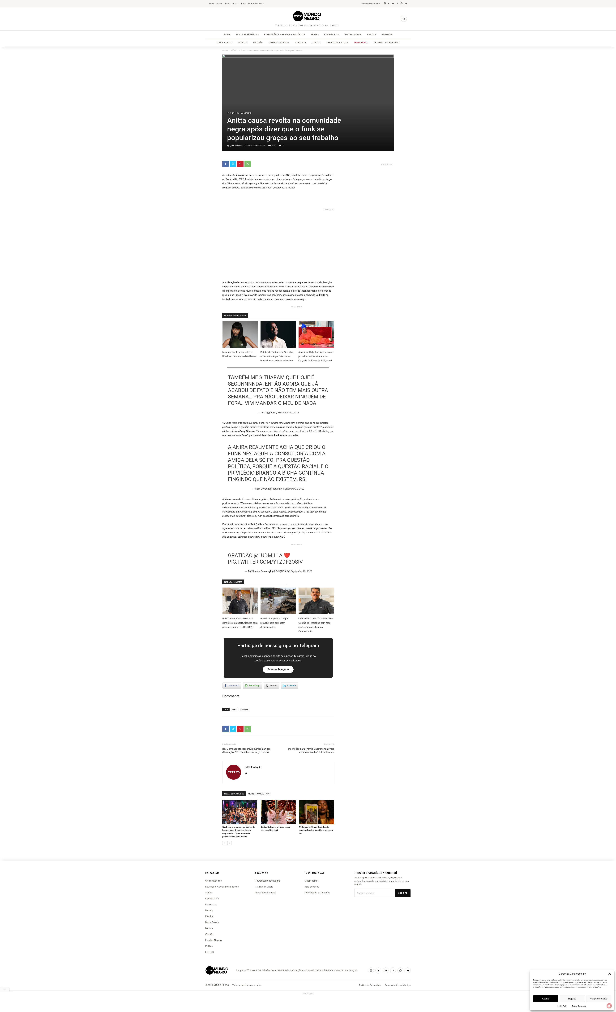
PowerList (361, 42)
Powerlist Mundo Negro (267, 880)
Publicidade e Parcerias (252, 3)
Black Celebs (224, 42)
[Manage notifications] (609, 1005)
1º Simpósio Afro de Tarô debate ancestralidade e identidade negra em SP (316, 830)
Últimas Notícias (247, 34)
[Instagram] (385, 3)
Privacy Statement (579, 1006)
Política (300, 42)
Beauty (371, 34)
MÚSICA (234, 50)
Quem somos (215, 3)
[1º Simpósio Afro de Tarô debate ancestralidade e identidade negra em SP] (316, 812)
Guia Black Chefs (337, 42)
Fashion (387, 34)
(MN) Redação (236, 145)
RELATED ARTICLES (234, 793)
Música (243, 42)
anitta (234, 709)
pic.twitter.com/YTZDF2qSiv (265, 562)
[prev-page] (224, 843)
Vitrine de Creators (387, 42)
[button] (609, 973)
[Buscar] (404, 19)
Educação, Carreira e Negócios (284, 34)
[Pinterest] (240, 164)
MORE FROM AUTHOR (259, 793)
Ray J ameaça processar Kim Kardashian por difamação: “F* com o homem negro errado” (246, 750)
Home (227, 34)
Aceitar (545, 998)
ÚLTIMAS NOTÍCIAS (244, 113)
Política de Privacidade (370, 985)
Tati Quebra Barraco (262, 524)
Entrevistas (353, 34)
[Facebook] (397, 3)
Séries (315, 34)
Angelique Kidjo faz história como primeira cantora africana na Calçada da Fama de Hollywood (315, 356)
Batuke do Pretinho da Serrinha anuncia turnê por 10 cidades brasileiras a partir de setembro (276, 356)
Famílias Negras (279, 42)
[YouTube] (393, 3)
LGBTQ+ (316, 42)
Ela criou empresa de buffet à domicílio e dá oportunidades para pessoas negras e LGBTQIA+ (239, 622)
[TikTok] (389, 3)
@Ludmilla (268, 555)
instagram (244, 709)
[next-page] (229, 843)
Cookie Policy (562, 1006)
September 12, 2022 (288, 412)
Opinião (258, 42)
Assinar (403, 893)
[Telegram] (406, 3)
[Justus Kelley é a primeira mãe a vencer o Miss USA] (278, 812)
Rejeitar (572, 998)
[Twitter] (233, 164)
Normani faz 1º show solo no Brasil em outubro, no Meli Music (239, 354)
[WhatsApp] (401, 3)
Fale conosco (231, 3)
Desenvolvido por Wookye (398, 985)
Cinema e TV (331, 34)
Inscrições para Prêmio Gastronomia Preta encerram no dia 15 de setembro (311, 750)
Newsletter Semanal (371, 3)
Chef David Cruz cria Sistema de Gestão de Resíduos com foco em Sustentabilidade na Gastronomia (315, 624)
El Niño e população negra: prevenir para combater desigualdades (274, 622)
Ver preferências (598, 998)
